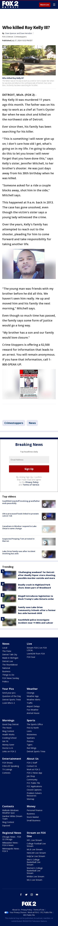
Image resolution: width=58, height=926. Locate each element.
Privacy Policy (32, 482)
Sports (31, 720)
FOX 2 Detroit (7, 37)
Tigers (29, 744)
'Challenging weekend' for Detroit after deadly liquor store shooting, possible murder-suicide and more (37, 575)
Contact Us (32, 766)
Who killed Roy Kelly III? (13, 78)
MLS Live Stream (34, 880)
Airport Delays (33, 706)
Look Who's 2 (8, 703)
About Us (32, 758)
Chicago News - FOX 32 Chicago (11, 838)
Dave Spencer (10, 33)
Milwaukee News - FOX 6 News (10, 844)
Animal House (33, 713)
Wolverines (32, 734)
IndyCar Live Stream (36, 856)
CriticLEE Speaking (10, 766)
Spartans (31, 738)
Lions (29, 731)
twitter (26, 894)
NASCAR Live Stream (36, 852)
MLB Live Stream (35, 849)
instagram (31, 894)
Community (32, 779)
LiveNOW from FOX (36, 653)
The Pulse (6, 651)
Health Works (8, 734)
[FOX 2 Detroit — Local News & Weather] (10, 4)
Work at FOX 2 (33, 769)
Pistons (30, 741)
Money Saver (8, 744)
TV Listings (7, 769)
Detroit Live (7, 661)
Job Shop (31, 776)
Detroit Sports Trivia (11, 699)
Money (31, 806)
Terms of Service (31, 484)
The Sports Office (35, 724)
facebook (21, 894)
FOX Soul (31, 657)
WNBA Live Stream (35, 876)
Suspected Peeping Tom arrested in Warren (18, 539)
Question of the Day (11, 696)
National (6, 668)
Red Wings (31, 748)
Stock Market (33, 817)
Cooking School (9, 738)
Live (29, 643)
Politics (5, 681)
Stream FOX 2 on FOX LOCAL (37, 649)
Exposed (6, 825)
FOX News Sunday (10, 678)
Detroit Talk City (9, 654)
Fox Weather (32, 709)
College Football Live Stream (36, 844)
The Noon (7, 727)
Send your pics (8, 692)
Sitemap (30, 799)
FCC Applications (34, 786)
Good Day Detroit (10, 724)
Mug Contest (8, 731)
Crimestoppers (20, 37)
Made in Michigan (10, 657)
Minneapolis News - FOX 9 (11, 849)
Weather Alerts (33, 699)
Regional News (11, 832)
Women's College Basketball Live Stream (35, 870)
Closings (30, 692)
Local (4, 647)
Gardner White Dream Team (12, 817)
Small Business (33, 820)
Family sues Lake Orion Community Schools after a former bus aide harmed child (37, 610)
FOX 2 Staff (32, 762)
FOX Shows (7, 762)
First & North (33, 727)
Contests (6, 772)
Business (6, 671)
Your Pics (8, 688)
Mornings (8, 720)
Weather (32, 688)
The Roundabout (10, 664)
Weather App (33, 696)
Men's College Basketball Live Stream (33, 862)
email (37, 894)
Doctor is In (7, 748)
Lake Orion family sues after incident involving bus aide (18, 552)
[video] (49, 504)
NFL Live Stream (34, 840)
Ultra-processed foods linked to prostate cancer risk (20, 514)
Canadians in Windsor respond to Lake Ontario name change (19, 527)
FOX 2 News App (34, 772)
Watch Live (44, 5)
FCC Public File (33, 783)
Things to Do (8, 674)
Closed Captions (34, 789)
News (32, 423)
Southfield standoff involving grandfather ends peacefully (21, 502)
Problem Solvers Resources (34, 794)
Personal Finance (34, 810)
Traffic (30, 703)
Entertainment (11, 758)
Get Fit (5, 741)
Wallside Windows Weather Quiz (10, 811)
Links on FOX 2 (9, 751)
